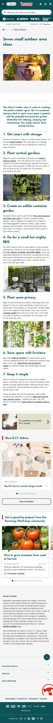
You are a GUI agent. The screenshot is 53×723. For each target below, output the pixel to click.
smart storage (16, 142)
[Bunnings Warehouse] (26, 5)
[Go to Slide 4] (24, 493)
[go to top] (47, 657)
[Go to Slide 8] (35, 493)
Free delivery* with (36, 24)
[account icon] (40, 4)
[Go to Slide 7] (32, 493)
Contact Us (22, 699)
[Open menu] (3, 4)
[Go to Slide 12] (41, 580)
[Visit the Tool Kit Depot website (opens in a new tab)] (35, 19)
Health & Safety (10, 626)
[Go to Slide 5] (27, 493)
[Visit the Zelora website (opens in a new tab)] (22, 19)
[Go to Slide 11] (38, 580)
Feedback (33, 699)
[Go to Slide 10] (36, 580)
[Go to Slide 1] (17, 493)
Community (10, 699)
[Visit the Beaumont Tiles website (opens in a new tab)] (8, 19)
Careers (43, 699)
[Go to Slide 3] (22, 493)
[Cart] (50, 4)
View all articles (27, 501)
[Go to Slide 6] (30, 493)
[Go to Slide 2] (19, 493)
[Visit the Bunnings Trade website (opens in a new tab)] (47, 19)
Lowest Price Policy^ (13, 24)
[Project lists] (45, 4)
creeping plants (10, 313)
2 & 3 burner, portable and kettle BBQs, (23, 252)
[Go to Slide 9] (33, 580)
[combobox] (26, 12)
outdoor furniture (18, 358)
